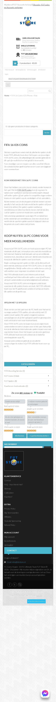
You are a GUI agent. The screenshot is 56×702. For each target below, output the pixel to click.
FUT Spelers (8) (10, 381)
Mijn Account (9, 70)
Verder (46, 133)
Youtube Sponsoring (12, 521)
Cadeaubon (9, 493)
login (6, 74)
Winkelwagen (32, 70)
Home (6, 95)
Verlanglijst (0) (20, 70)
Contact (7, 480)
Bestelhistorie (10, 541)
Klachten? (8, 497)
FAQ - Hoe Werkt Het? (13, 484)
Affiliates (7, 517)
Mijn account (9, 537)
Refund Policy (9, 525)
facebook (9, 585)
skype (20, 585)
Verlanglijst (8, 545)
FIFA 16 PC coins (24, 190)
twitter (15, 585)
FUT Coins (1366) (11, 376)
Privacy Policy (9, 508)
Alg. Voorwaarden (11, 513)
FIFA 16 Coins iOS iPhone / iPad (24, 95)
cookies (39, 596)
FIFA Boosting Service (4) (14, 371)
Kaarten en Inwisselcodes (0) (16, 386)
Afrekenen (42, 70)
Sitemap (7, 488)
